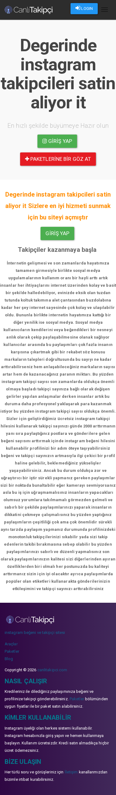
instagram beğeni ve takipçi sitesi (35, 632)
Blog (9, 658)
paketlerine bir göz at (60, 159)
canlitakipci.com (52, 670)
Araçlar (11, 644)
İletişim (71, 772)
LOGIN (86, 8)
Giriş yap (59, 141)
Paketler (12, 651)
